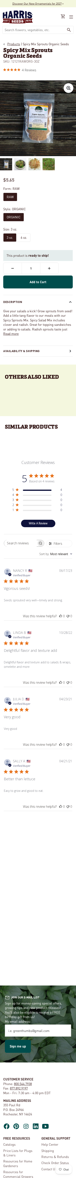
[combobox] (33, 30)
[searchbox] (20, 543)
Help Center (49, 1144)
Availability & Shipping (21, 351)
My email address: (18, 1021)
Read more (11, 333)
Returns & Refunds (55, 1157)
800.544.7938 (23, 1084)
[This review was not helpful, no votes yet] (67, 616)
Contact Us (49, 1169)
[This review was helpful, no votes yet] (60, 616)
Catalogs (9, 1144)
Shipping (47, 1151)
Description (12, 302)
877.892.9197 (19, 1088)
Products (13, 44)
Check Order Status (55, 1163)
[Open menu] (71, 17)
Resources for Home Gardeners (17, 1163)
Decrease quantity (12, 268)
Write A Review (38, 523)
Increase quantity (49, 268)
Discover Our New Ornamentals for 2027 (37, 3)
